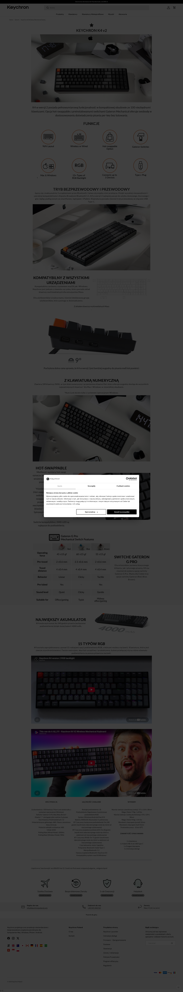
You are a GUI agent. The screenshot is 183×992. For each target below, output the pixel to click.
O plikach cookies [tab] (123, 486)
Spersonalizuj (90, 512)
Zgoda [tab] (59, 486)
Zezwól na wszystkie (121, 512)
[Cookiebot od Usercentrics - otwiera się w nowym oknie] (127, 479)
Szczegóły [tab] (91, 486)
